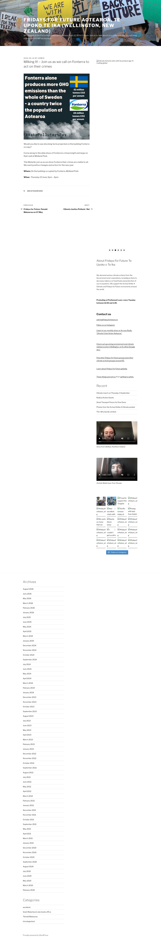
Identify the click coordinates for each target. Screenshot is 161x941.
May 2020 (27, 881)
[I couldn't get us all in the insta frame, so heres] (111, 533)
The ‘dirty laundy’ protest (106, 412)
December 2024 (29, 645)
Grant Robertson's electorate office (37, 912)
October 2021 (28, 819)
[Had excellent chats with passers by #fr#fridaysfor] (111, 512)
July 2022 (27, 777)
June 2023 (27, 725)
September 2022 (30, 768)
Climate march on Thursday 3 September (113, 393)
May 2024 (27, 674)
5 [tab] (121, 250)
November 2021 (29, 815)
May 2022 (27, 787)
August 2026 (28, 589)
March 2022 (28, 796)
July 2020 (27, 871)
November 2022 (29, 758)
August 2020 (28, 866)
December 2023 (29, 697)
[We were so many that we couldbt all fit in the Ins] (101, 522)
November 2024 (29, 650)
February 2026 (29, 608)
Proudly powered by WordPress (35, 935)
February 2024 (29, 688)
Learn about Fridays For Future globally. (111, 369)
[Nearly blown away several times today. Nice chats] (111, 522)
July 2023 (27, 721)
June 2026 (27, 594)
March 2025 (28, 636)
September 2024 (30, 659)
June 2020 (27, 876)
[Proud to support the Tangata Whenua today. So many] (122, 501)
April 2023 (27, 735)
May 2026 (27, 598)
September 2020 (30, 862)
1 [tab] (109, 250)
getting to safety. (127, 377)
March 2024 (28, 683)
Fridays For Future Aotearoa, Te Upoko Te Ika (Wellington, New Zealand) (72, 25)
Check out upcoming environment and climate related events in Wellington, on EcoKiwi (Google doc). (115, 347)
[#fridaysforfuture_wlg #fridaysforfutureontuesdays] (111, 501)
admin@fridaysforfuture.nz (107, 320)
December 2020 (29, 848)
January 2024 (28, 692)
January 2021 (28, 843)
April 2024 (27, 678)
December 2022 (29, 754)
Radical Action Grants (105, 398)
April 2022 (27, 791)
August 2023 (28, 716)
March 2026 (28, 603)
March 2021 (28, 838)
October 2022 (28, 763)
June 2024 (27, 669)
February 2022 (29, 801)
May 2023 (27, 730)
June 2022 (27, 782)
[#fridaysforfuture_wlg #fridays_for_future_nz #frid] (101, 501)
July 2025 (27, 617)
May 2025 (27, 627)
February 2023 (29, 744)
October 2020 (28, 857)
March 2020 (28, 885)
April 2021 (27, 834)
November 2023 (29, 702)
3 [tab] (115, 250)
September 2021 (29, 824)
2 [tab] (112, 250)
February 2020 (29, 890)
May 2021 (27, 829)
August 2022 (28, 772)
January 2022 (28, 805)
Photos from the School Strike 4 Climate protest (115, 407)
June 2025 (27, 622)
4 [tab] (118, 250)
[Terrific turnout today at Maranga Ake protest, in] (122, 512)
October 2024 (28, 655)
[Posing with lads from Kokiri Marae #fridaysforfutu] (132, 512)
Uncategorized (35, 191)
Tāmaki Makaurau (30, 916)
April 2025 (27, 631)
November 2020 (29, 852)
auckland (26, 907)
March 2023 (28, 739)
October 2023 (28, 706)
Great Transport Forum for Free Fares (111, 402)
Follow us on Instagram (105, 325)
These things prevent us (106, 377)
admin (41, 58)
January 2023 (28, 749)
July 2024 (27, 664)
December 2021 (29, 810)
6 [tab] (124, 250)
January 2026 (28, 612)
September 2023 (30, 711)
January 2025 (28, 641)
